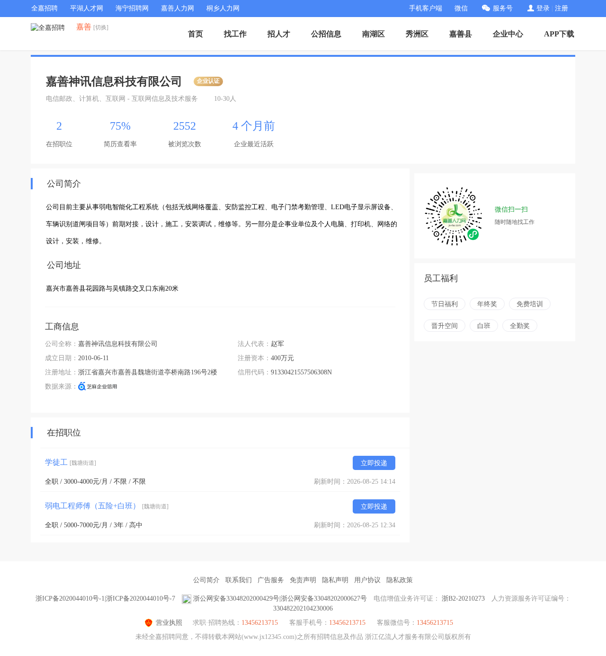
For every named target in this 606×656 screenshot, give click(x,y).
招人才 (278, 34)
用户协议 (367, 580)
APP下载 (559, 34)
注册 (561, 8)
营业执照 (169, 622)
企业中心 (508, 34)
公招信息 (326, 34)
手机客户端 (425, 8)
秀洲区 (417, 34)
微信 (461, 8)
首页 (195, 34)
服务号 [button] (503, 8)
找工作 (235, 34)
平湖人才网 (86, 8)
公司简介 (206, 580)
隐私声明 (335, 580)
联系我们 (238, 580)
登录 (543, 8)
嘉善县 (460, 34)
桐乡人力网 (223, 8)
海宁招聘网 (132, 8)
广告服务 (271, 580)
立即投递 (374, 463)
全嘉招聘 (44, 8)
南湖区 (373, 34)
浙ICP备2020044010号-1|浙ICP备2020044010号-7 (105, 598)
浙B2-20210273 (463, 598)
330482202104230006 (303, 608)
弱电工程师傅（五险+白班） (107, 506)
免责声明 (303, 580)
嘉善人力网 (177, 8)
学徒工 (70, 462)
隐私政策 (399, 580)
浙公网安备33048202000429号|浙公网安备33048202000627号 (280, 598)
